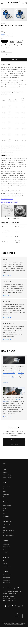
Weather (5, 563)
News (4, 508)
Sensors (5, 488)
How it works (6, 486)
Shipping (3, 33)
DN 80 (19, 41)
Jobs (4, 513)
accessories (11, 373)
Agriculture (6, 544)
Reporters (21, 373)
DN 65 (12, 41)
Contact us (6, 417)
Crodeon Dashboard (8, 530)
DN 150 (21, 44)
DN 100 (5, 44)
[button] (2, 3)
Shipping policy (7, 577)
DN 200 (5, 48)
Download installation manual (9, 202)
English (16, 616)
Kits (4, 496)
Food (4, 549)
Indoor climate (7, 566)
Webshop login (7, 477)
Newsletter (6, 516)
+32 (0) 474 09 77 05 (9, 598)
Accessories (6, 494)
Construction (6, 546)
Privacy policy (6, 582)
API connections (7, 524)
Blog (4, 527)
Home (4, 467)
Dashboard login (7, 475)
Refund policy (6, 580)
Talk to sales (14, 444)
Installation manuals (8, 535)
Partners (5, 510)
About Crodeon (7, 505)
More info (5, 382)
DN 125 (13, 44)
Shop (4, 469)
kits (13, 377)
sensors (5, 373)
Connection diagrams (8, 532)
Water (4, 560)
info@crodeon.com (8, 596)
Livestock (5, 552)
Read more (6, 275)
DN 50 (4, 41)
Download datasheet (7, 199)
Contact (5, 472)
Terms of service (7, 574)
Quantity (3, 51)
